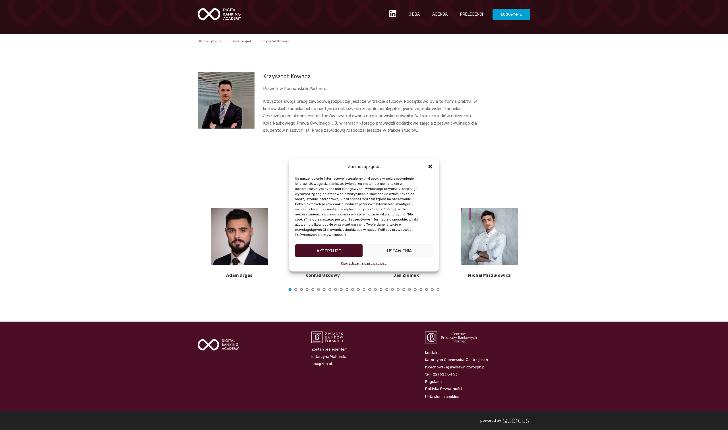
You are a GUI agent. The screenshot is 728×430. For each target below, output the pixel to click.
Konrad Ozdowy (322, 275)
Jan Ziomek (406, 275)
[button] (430, 166)
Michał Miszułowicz (489, 275)
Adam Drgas (239, 275)
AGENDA (440, 14)
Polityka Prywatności (443, 389)
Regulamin (434, 381)
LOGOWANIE (511, 14)
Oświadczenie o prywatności (364, 263)
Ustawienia (399, 250)
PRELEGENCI (471, 14)
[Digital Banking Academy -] (219, 17)
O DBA (414, 14)
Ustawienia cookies (442, 397)
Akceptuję (329, 250)
